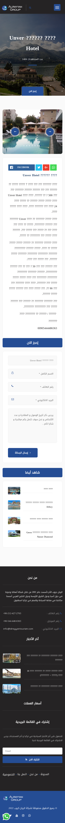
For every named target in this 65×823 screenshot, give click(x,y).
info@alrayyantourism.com (18, 628)
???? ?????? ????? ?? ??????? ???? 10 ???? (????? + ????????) (44, 673)
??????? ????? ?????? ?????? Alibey (39, 504)
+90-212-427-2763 (12, 613)
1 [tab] (23, 145)
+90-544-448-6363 (12, 621)
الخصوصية (9, 774)
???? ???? (48, 489)
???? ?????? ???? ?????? (41, 519)
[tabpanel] (32, 131)
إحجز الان (32, 91)
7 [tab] (40, 145)
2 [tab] (26, 145)
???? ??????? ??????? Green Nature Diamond (39, 534)
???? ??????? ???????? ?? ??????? (46, 686)
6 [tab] (37, 145)
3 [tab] (29, 145)
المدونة (45, 774)
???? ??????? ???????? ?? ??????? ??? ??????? (44, 658)
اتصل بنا (22, 774)
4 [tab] (32, 145)
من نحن (33, 774)
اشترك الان (34, 759)
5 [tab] (35, 145)
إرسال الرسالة (21, 453)
